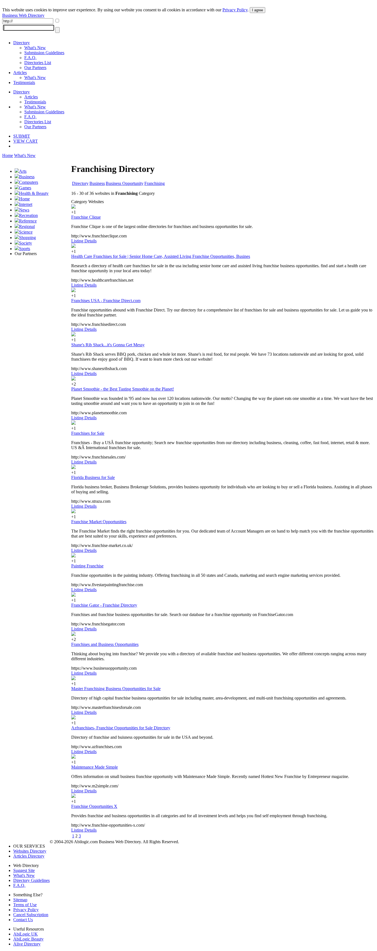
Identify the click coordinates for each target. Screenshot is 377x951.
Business (26, 176)
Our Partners (35, 67)
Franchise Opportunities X (94, 806)
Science (26, 232)
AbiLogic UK (25, 934)
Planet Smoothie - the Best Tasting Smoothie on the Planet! (122, 389)
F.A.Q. (30, 57)
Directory (21, 42)
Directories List (37, 62)
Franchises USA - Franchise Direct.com (105, 300)
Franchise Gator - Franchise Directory (104, 605)
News (24, 210)
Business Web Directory (23, 15)
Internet (25, 204)
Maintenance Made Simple (94, 767)
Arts (22, 171)
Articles (20, 72)
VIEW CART (25, 141)
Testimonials (24, 82)
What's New (35, 47)
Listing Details (84, 241)
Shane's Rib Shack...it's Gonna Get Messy (108, 344)
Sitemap (20, 899)
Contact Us (23, 919)
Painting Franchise (87, 566)
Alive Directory (27, 944)
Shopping (27, 237)
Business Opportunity (125, 183)
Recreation (28, 215)
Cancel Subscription (30, 914)
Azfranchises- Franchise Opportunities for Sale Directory (120, 727)
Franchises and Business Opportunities (105, 644)
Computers (28, 182)
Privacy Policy (235, 9)
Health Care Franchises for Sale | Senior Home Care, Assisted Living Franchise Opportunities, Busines (160, 256)
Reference (28, 221)
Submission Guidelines (44, 52)
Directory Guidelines (31, 880)
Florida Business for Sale (93, 477)
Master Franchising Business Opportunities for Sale (116, 688)
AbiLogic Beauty (28, 939)
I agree (257, 10)
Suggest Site (24, 870)
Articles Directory (28, 856)
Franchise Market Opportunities (98, 521)
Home (7, 155)
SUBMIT (21, 136)
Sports (24, 248)
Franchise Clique (86, 217)
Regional (27, 226)
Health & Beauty (34, 193)
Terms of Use (25, 904)
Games (25, 187)
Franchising (154, 183)
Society (25, 243)
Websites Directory (29, 851)
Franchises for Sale (87, 433)
